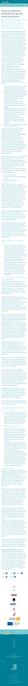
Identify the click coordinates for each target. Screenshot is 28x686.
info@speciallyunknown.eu (16, 682)
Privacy (14, 658)
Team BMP (14, 654)
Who (14, 644)
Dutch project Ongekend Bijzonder (14, 656)
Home (14, 639)
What (14, 640)
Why (14, 642)
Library (14, 646)
